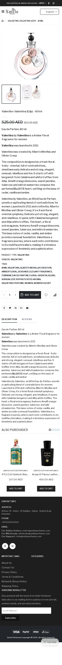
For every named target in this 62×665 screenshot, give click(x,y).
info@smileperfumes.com (21, 536)
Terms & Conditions (13, 576)
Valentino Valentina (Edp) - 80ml (22, 111)
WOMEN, (29, 283)
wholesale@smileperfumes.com (26, 533)
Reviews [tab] (27, 319)
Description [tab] (9, 319)
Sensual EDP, (9, 279)
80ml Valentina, (11, 268)
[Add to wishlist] (46, 295)
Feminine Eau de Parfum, (15, 275)
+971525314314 (10, 522)
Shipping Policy (10, 586)
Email (27, 307)
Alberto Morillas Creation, (36, 268)
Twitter (9, 307)
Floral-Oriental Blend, (42, 275)
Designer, (23, 271)
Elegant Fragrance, (41, 271)
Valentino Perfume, (13, 283)
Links (41, 3)
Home (3, 20)
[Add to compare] (55, 295)
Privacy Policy (9, 572)
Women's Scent (42, 283)
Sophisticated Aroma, (28, 279)
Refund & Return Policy (14, 581)
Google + (21, 307)
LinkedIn (15, 307)
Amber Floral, (10, 271)
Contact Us (8, 567)
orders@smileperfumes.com (26, 530)
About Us (7, 562)
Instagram (12, 546)
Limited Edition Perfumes (15, 470)
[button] (49, 430)
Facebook (4, 307)
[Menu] (3, 11)
